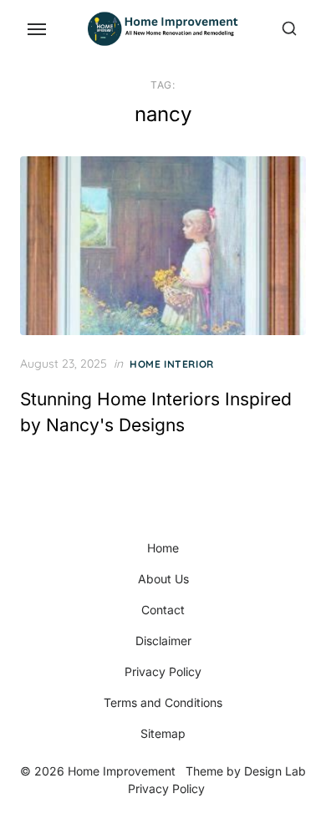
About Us (163, 579)
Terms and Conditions (163, 702)
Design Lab (275, 771)
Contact (163, 610)
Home (163, 548)
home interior (172, 364)
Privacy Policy (163, 671)
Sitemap (163, 733)
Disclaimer (163, 640)
